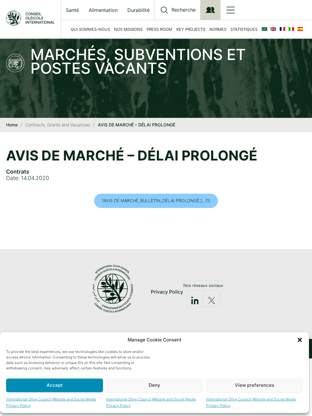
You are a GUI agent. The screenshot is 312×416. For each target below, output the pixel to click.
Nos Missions (128, 29)
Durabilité (138, 10)
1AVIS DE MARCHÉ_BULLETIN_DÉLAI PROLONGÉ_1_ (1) (156, 200)
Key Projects (190, 29)
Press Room (159, 29)
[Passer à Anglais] (274, 29)
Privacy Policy (167, 292)
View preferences (254, 385)
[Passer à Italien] (292, 29)
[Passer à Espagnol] (301, 29)
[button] (300, 340)
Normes (217, 29)
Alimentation (103, 10)
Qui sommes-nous (90, 29)
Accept (55, 385)
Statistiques (243, 29)
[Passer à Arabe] (266, 29)
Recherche (184, 10)
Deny (154, 385)
